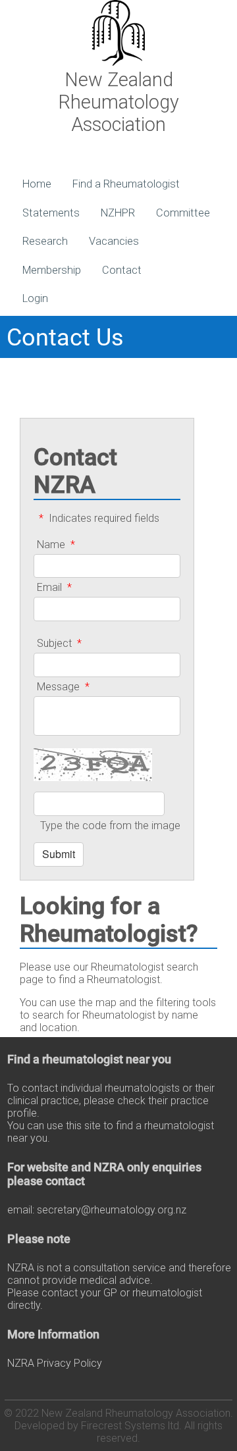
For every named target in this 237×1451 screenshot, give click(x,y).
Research (45, 241)
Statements (51, 213)
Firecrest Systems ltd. (131, 1425)
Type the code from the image (110, 825)
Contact (122, 270)
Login (35, 298)
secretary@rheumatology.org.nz (111, 1210)
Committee (183, 213)
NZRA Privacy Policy (54, 1363)
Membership (51, 270)
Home (36, 184)
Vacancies (114, 241)
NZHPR (118, 213)
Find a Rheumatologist (126, 184)
